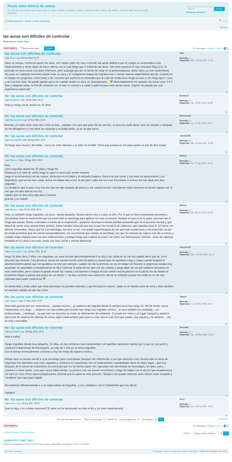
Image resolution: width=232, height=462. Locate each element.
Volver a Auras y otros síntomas (19, 432)
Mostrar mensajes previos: (69, 419)
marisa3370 (15, 140)
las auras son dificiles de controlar (36, 36)
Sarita (20, 41)
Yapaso (13, 301)
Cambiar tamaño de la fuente (225, 21)
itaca (12, 58)
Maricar (13, 209)
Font (26, 41)
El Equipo (158, 451)
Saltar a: (187, 433)
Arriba (226, 92)
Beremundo (15, 120)
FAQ (225, 27)
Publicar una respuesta (9, 48)
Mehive (13, 160)
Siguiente (222, 419)
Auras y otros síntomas (37, 21)
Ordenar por (112, 419)
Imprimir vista (220, 19)
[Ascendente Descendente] (152, 419)
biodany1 (14, 100)
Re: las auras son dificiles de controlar (34, 96)
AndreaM (14, 331)
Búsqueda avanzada (196, 12)
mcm (12, 403)
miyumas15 (15, 251)
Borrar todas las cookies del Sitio (181, 451)
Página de (214, 48)
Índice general (15, 21)
